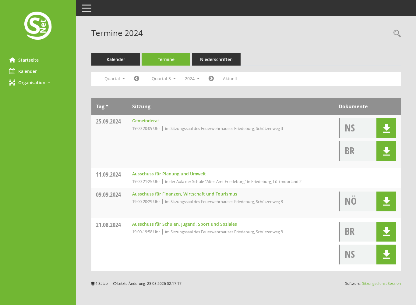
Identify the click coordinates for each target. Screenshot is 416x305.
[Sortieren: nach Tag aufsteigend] (107, 106)
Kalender (27, 71)
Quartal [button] (112, 78)
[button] (38, 82)
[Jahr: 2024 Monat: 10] (211, 78)
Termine (166, 59)
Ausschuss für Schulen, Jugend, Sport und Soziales (184, 224)
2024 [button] (190, 78)
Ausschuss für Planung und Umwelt (169, 174)
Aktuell (230, 78)
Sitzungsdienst (381, 283)
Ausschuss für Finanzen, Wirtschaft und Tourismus (184, 194)
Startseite (28, 60)
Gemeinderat (145, 121)
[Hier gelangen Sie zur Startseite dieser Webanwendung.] (38, 26)
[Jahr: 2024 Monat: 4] (136, 78)
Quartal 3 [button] (162, 78)
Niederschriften (216, 59)
